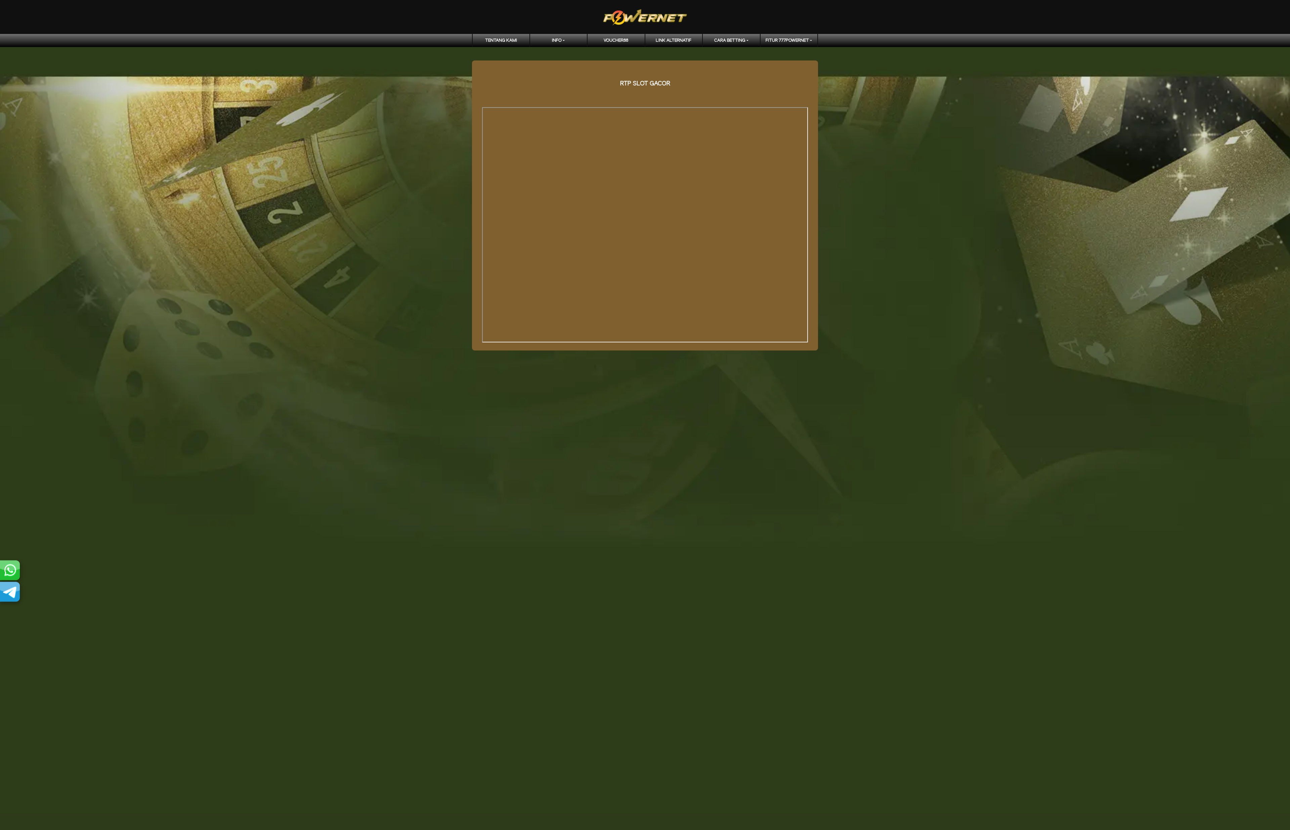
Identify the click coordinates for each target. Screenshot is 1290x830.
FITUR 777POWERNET (787, 40)
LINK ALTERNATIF (673, 40)
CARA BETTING (729, 40)
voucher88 (616, 40)
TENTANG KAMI (501, 40)
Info (557, 40)
